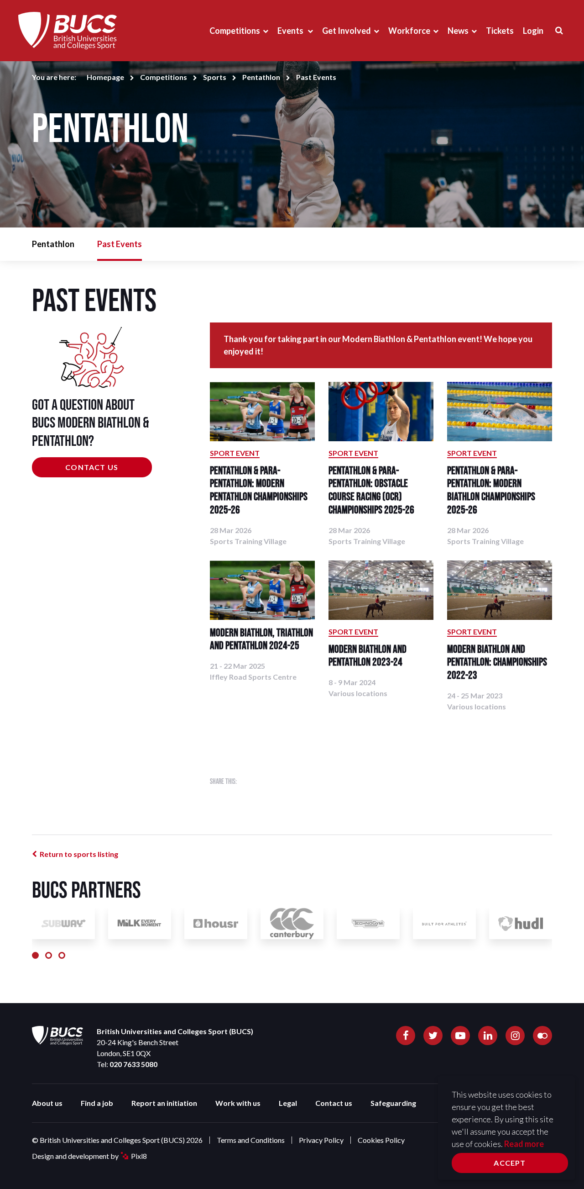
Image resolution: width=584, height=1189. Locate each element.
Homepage (105, 77)
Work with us (238, 1103)
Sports (214, 77)
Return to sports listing (79, 854)
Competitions (234, 31)
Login (533, 31)
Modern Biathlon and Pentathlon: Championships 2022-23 (497, 662)
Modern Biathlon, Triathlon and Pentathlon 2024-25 (261, 639)
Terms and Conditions (251, 1140)
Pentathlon (261, 77)
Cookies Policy (381, 1140)
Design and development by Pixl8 (89, 1156)
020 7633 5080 (133, 1064)
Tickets (500, 31)
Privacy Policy (321, 1140)
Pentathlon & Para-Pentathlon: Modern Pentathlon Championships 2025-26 (259, 490)
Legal (288, 1103)
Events (291, 31)
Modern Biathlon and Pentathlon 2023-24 (367, 655)
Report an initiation (164, 1103)
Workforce (409, 31)
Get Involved (346, 31)
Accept (510, 1162)
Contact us (333, 1103)
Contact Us (91, 467)
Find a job (97, 1103)
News (458, 31)
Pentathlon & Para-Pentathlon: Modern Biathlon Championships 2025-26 (491, 490)
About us (47, 1103)
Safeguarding (393, 1103)
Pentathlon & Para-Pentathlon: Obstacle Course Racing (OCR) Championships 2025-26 (371, 490)
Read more (524, 1144)
